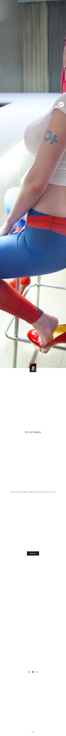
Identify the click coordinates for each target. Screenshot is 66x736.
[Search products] (61, 104)
